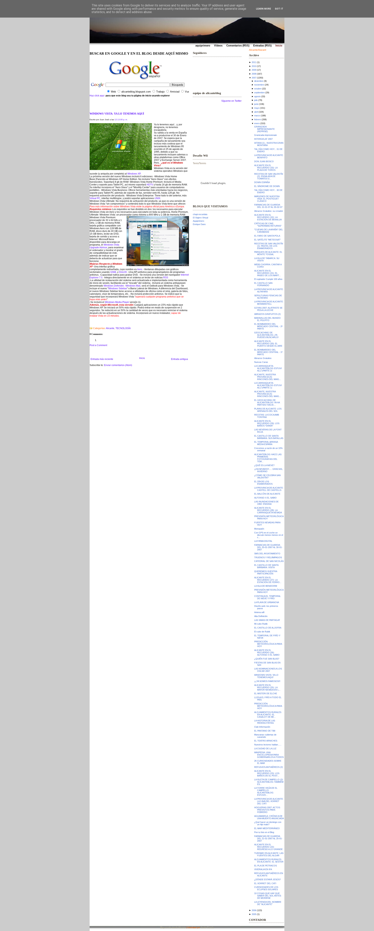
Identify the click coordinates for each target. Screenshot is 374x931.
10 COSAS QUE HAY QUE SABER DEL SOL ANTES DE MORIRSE (267, 895)
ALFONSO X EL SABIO (265, 498)
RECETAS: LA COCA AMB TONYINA (266, 416)
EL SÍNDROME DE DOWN (267, 186)
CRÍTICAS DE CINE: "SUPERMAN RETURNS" (267, 224)
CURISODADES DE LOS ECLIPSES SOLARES (266, 888)
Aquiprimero (198, 221)
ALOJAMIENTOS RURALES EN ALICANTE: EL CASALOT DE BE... (267, 714)
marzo (257, 115)
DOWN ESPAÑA (262, 182)
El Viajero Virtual (200, 217)
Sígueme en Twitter (231, 101)
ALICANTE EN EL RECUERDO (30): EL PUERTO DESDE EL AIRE (268, 343)
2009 (254, 70)
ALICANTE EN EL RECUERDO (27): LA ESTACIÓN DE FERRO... (267, 579)
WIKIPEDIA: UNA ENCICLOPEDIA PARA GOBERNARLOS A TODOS (269, 754)
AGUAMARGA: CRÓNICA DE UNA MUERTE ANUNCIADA (269, 817)
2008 (254, 74)
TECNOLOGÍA (123, 328)
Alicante (110, 328)
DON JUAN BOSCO (264, 161)
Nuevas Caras (261, 362)
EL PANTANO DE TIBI (264, 731)
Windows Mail (133, 285)
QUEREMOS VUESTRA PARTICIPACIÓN (265, 572)
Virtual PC (95, 198)
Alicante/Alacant (257, 50)
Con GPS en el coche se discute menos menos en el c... (268, 534)
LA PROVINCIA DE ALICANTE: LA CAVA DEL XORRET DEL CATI (268, 801)
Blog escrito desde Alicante (173, 927)
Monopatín (259, 529)
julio (256, 100)
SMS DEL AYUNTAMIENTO (267, 553)
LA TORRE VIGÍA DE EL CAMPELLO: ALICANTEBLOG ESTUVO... (265, 791)
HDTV (150, 184)
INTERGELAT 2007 (263, 139)
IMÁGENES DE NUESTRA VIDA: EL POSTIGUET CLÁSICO (266, 198)
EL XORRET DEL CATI (265, 883)
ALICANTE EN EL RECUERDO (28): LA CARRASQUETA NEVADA (268, 510)
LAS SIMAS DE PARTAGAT (267, 620)
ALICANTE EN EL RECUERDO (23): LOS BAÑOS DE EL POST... (266, 773)
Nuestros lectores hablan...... (267, 744)
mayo (256, 108)
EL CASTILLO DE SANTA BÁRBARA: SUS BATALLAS (268, 437)
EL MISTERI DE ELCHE (265, 693)
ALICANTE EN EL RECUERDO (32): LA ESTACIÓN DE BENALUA (268, 217)
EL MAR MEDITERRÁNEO (267, 828)
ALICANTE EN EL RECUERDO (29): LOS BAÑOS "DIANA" (266, 423)
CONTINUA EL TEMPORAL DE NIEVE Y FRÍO (267, 597)
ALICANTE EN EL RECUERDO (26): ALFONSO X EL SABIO (267, 652)
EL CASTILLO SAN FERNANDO (263, 284)
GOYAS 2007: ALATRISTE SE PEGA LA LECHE (268, 309)
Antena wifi (259, 612)
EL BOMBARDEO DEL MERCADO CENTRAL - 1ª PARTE (268, 352)
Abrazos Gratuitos (263, 358)
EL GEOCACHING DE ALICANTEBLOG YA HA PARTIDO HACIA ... (267, 402)
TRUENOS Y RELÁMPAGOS (268, 557)
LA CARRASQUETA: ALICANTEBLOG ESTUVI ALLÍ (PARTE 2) (268, 368)
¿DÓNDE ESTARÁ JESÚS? (267, 879)
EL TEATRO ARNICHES (265, 741)
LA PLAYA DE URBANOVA (266, 602)
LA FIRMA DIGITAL (263, 541)
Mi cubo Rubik (261, 624)
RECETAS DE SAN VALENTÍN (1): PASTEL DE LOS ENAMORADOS (268, 245)
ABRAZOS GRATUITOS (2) (267, 314)
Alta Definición (260, 616)
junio (256, 104)
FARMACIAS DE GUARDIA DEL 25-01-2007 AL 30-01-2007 (268, 547)
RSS (165, 277)
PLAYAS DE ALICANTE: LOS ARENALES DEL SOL (267, 410)
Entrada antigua (179, 359)
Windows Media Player (117, 302)
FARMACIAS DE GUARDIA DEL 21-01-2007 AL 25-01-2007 (268, 838)
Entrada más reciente (102, 359)
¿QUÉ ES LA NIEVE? (264, 465)
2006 (254, 910)
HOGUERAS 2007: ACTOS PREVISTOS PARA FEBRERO (267, 809)
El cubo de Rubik (262, 631)
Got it (279, 8)
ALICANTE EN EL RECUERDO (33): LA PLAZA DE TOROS (265, 167)
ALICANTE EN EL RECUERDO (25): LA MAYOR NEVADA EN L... (267, 687)
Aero (139, 269)
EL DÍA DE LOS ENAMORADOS (263, 482)
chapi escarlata (200, 214)
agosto (257, 96)
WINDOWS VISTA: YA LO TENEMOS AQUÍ (117, 113)
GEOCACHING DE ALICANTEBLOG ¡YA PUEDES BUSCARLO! (266, 334)
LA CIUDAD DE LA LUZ (265, 748)
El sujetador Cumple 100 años (268, 279)
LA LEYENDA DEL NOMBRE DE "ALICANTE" (267, 903)
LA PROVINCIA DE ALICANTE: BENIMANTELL (268, 302)
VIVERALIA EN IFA (263, 869)
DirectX (123, 272)
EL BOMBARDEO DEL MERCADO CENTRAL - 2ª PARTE (268, 326)
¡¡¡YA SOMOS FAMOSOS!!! (267, 681)
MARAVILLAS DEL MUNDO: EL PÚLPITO (267, 319)
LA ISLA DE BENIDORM (265, 586)
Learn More (263, 8)
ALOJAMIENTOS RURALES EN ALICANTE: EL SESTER (268, 860)
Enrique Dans (199, 224)
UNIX (157, 198)
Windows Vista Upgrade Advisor (104, 246)
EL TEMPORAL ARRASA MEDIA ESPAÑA (266, 443)
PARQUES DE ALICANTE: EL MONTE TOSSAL (268, 253)
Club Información (262, 727)
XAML (113, 272)
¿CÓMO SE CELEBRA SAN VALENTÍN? (267, 476)
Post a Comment (98, 345)
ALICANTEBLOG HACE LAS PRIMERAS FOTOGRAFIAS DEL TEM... (267, 458)
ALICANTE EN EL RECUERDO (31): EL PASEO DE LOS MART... (267, 273)
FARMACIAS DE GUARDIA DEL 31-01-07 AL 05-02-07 (268, 206)
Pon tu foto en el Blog (264, 832)
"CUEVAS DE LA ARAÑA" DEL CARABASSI (268, 230)
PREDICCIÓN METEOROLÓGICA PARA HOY (268, 643)
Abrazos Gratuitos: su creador (268, 211)
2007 (254, 78)
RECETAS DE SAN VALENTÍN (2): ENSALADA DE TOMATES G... (268, 176)
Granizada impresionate (265, 135)
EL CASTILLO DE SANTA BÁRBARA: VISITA (266, 566)
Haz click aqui (97, 95)
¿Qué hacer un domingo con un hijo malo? (267, 823)
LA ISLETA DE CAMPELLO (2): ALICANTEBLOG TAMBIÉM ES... (268, 781)
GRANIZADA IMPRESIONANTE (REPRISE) (264, 129)
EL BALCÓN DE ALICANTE (267, 494)
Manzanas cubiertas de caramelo (265, 735)
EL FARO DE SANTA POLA (267, 236)
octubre (257, 88)
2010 (254, 66)
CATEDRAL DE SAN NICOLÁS (269, 561)
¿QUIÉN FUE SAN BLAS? (266, 659)
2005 (254, 914)
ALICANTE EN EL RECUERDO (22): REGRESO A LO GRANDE (268, 846)
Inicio (142, 358)
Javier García (207, 927)
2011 (254, 62)
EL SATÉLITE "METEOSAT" (267, 240)
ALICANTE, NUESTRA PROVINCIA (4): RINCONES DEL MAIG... (267, 376)
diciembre (258, 81)
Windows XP (133, 173)
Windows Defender (114, 285)
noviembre (259, 85)
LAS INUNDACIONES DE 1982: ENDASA (266, 502)
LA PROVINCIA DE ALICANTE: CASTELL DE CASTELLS (268, 489)
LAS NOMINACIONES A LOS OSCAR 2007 (268, 670)
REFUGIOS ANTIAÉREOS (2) (268, 767)
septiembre (259, 92)
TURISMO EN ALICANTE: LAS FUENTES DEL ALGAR (268, 854)
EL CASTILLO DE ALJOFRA (267, 628)
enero (257, 123)
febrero (257, 119)
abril (256, 112)
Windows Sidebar (117, 288)
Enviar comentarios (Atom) (118, 365)
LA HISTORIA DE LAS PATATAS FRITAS (264, 721)
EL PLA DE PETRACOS (265, 865)
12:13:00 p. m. (121, 119)
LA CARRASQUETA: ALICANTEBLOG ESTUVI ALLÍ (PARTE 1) (268, 385)
